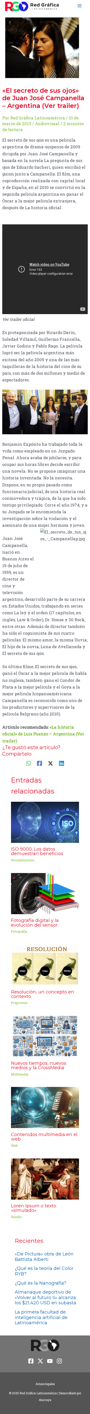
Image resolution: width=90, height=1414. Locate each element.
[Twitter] (50, 763)
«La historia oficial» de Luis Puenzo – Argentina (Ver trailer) (43, 733)
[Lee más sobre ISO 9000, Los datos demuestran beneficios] (45, 821)
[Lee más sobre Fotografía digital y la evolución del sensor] (45, 893)
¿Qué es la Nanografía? (40, 1283)
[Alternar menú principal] (79, 5)
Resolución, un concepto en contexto (42, 994)
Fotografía (19, 931)
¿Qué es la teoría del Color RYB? (44, 1271)
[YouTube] (49, 1361)
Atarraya (45, 1400)
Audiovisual (47, 123)
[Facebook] (39, 763)
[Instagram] (59, 1361)
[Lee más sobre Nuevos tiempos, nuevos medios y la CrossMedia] (45, 1035)
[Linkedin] (61, 763)
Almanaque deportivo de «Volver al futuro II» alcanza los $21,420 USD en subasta (45, 1297)
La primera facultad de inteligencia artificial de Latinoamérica (41, 1317)
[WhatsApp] (28, 763)
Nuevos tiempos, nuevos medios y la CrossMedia (38, 1065)
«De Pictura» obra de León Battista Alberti (44, 1256)
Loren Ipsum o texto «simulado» (33, 1208)
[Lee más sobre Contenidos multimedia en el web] (45, 1107)
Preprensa (19, 1003)
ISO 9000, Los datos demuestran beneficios (37, 851)
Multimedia (19, 1074)
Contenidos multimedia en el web (44, 1137)
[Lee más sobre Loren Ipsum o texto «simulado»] (45, 1178)
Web (14, 1146)
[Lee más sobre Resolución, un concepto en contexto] (45, 964)
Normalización (22, 860)
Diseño (16, 1217)
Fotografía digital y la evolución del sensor (35, 922)
